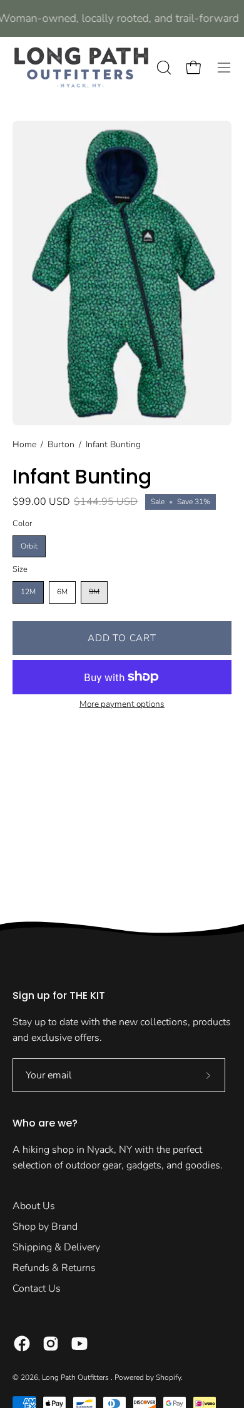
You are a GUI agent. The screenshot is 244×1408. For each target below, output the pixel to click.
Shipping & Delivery (56, 1247)
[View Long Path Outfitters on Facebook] (22, 1343)
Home (24, 444)
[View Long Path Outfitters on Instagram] (50, 1343)
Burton (61, 444)
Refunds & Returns (54, 1268)
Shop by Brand (45, 1226)
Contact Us (37, 1288)
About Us (34, 1206)
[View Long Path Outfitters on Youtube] (79, 1343)
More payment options (122, 704)
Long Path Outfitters (76, 1377)
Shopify (168, 1377)
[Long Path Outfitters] (81, 67)
